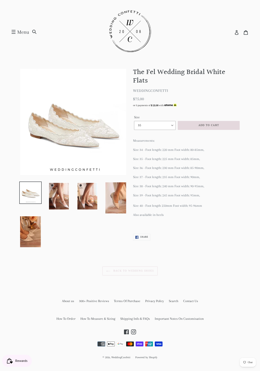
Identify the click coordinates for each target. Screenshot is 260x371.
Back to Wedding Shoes (133, 271)
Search (173, 301)
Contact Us (190, 301)
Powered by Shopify (146, 357)
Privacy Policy (154, 301)
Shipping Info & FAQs (135, 319)
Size (137, 117)
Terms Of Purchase (127, 301)
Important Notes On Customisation (179, 319)
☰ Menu (20, 32)
